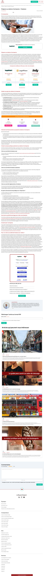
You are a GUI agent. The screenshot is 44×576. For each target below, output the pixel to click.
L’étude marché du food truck (8, 421)
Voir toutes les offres (22, 87)
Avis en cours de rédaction (35, 82)
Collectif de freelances (13, 285)
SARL (35, 209)
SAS (39, 209)
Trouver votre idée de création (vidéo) (18, 5)
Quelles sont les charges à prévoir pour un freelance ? (18, 289)
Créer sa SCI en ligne (4, 526)
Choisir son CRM (3, 546)
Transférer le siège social (5, 534)
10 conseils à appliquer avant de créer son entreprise (10, 230)
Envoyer (4, 322)
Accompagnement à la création (6, 557)
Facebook (21, 497)
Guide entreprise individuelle (5, 562)
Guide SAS (3, 569)
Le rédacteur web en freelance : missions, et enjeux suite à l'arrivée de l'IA (22, 291)
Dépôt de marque (4, 541)
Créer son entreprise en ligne (5, 514)
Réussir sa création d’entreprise (28, 5)
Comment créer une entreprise (8, 5)
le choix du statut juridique (11, 210)
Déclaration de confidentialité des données (8, 508)
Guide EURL (3, 564)
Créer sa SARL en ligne (4, 521)
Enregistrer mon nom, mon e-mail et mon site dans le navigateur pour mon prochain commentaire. (18, 482)
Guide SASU (3, 566)
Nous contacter (3, 503)
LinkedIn (13, 308)
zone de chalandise (24, 101)
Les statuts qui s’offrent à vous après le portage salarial (20, 213)
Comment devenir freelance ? (37, 5)
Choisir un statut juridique (5, 559)
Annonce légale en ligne (5, 551)
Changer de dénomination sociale (6, 536)
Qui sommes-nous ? (4, 505)
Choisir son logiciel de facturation (6, 544)
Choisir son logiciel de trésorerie (6, 548)
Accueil (2, 5)
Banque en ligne (3, 549)
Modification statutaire (4, 532)
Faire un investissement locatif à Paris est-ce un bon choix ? (14, 356)
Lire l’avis (8, 82)
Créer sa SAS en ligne (4, 523)
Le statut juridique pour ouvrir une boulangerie (11, 453)
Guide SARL (3, 567)
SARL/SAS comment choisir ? (32, 180)
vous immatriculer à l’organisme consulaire (27, 227)
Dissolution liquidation (4, 539)
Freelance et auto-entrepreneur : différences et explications (20, 293)
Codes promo (34, 1)
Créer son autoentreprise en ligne (6, 516)
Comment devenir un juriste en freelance (16, 287)
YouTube (24, 497)
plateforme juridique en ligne (26, 246)
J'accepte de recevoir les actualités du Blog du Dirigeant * (11, 320)
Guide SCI (2, 571)
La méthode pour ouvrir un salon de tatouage (11, 389)
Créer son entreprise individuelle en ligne (7, 518)
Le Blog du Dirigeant (2, 1)
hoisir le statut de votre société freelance (27, 153)
